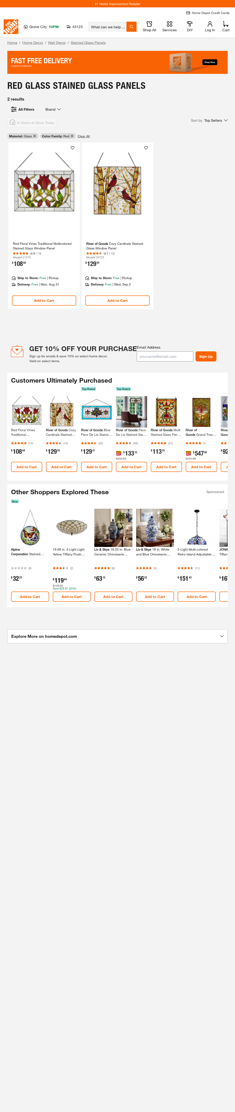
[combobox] (107, 27)
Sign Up (206, 356)
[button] (209, 120)
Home (12, 42)
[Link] (44, 225)
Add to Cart (44, 300)
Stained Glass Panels (88, 42)
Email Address (148, 347)
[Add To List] (72, 148)
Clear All (84, 136)
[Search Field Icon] (131, 27)
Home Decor (32, 42)
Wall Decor (57, 42)
